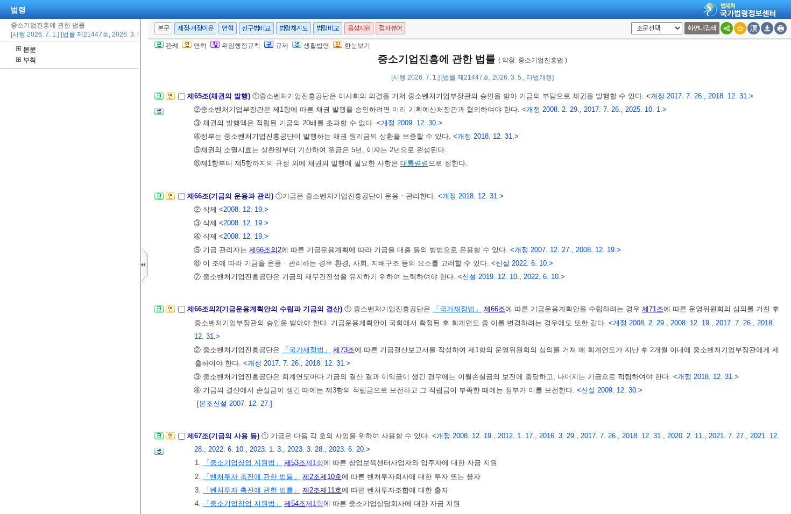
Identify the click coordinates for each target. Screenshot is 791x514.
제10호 (331, 477)
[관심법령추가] (740, 28)
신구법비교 (256, 28)
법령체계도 (293, 28)
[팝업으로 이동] (159, 115)
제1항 (314, 463)
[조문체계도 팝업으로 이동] (159, 99)
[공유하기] (727, 28)
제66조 (494, 309)
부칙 (29, 60)
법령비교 (327, 28)
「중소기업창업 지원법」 (242, 463)
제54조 (295, 503)
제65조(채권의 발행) (219, 96)
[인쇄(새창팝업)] (780, 28)
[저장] (767, 28)
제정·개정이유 (195, 28)
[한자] (753, 28)
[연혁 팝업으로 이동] (170, 99)
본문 (29, 49)
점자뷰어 (390, 28)
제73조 (344, 350)
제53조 (295, 463)
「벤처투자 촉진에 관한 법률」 (251, 477)
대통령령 (414, 163)
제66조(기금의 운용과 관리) (231, 196)
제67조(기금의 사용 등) (224, 436)
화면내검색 (702, 28)
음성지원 (359, 28)
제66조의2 (265, 250)
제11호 (331, 490)
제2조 (311, 477)
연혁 (227, 28)
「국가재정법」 (457, 309)
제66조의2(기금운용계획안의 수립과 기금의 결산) (265, 309)
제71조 (652, 309)
